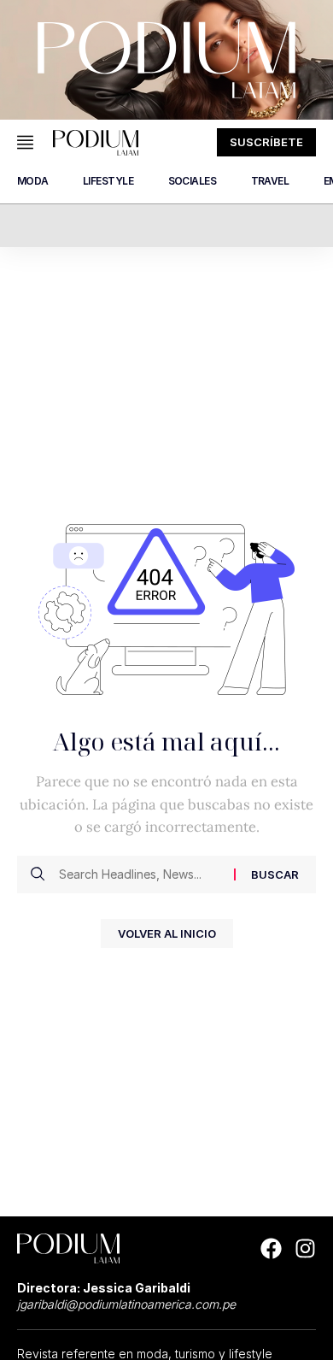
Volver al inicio (167, 933)
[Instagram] (305, 1248)
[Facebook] (271, 1248)
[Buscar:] (140, 874)
